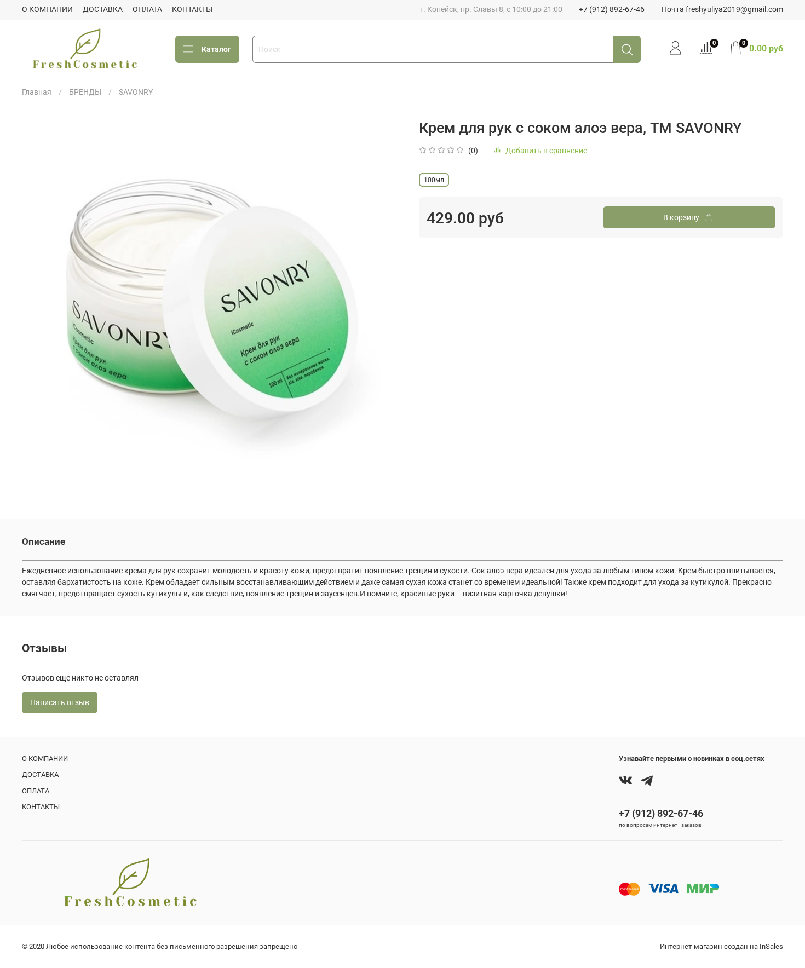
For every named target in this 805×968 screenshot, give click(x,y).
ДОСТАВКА (103, 9)
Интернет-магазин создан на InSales (721, 946)
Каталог (216, 49)
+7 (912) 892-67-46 (612, 9)
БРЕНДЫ (85, 92)
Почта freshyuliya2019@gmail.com (722, 9)
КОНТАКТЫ (192, 9)
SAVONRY (136, 92)
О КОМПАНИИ (47, 9)
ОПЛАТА (147, 9)
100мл (434, 180)
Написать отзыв (59, 702)
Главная (36, 92)
